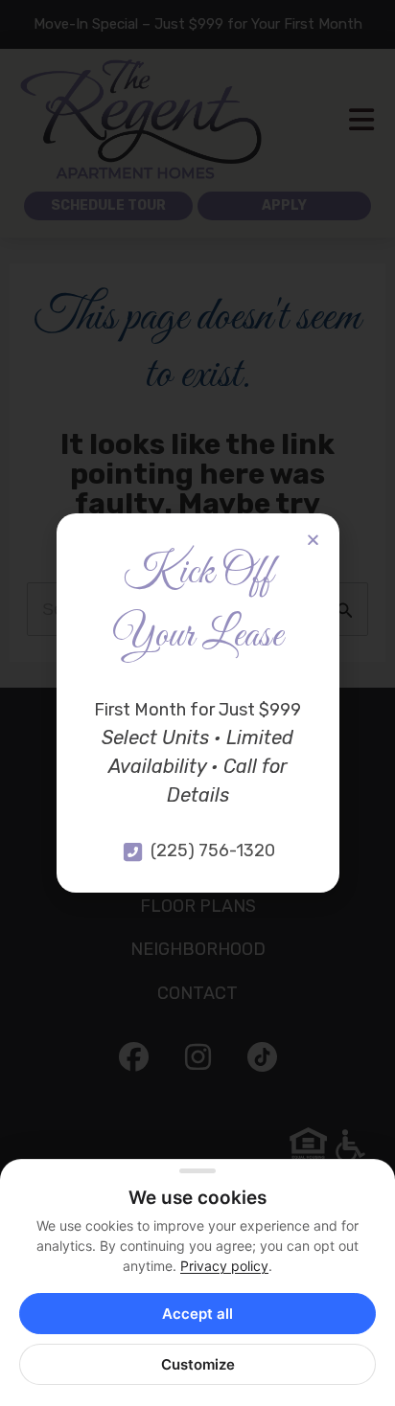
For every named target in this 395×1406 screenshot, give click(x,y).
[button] (313, 540)
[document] (197, 703)
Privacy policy (224, 1266)
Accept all (197, 1313)
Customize (198, 1364)
